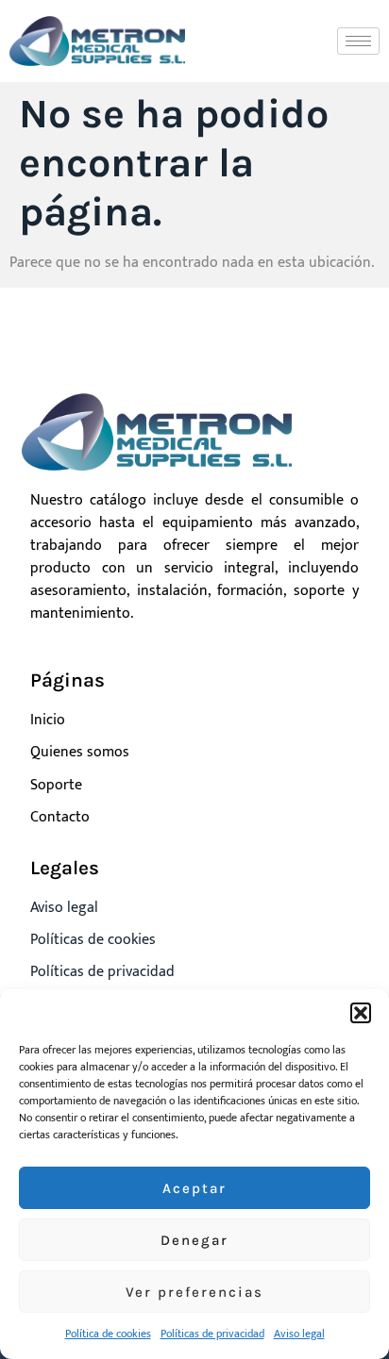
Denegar (194, 1240)
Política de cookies (108, 1333)
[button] (360, 1012)
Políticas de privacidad (212, 1333)
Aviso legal (299, 1333)
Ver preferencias (194, 1292)
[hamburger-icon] (358, 41)
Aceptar (194, 1188)
